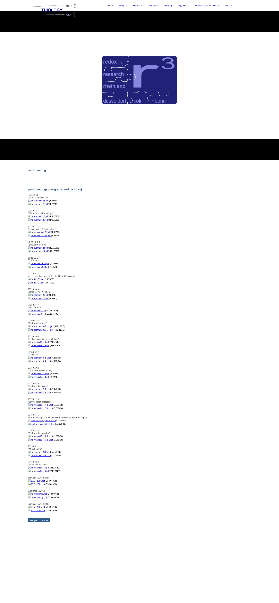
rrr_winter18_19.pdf (40, 342)
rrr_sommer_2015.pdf (41, 452)
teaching (168, 5)
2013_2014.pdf (38, 481)
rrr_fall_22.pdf (37, 279)
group (122, 5)
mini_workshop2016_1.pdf (43, 420)
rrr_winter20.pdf (38, 310)
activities (152, 5)
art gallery (182, 5)
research (136, 5)
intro (109, 5)
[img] (53, 10)
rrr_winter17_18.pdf (40, 373)
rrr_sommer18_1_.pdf (41, 357)
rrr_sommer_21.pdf (40, 295)
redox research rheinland (206, 5)
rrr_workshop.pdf (39, 494)
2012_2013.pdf (38, 507)
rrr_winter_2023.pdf (40, 263)
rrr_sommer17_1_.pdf (41, 389)
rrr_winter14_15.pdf (40, 467)
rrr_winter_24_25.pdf (41, 232)
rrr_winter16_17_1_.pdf (42, 405)
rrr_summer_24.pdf (40, 248)
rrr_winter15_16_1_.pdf (42, 436)
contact (228, 5)
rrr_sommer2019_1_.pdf (42, 326)
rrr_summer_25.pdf (40, 216)
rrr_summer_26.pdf (40, 200)
